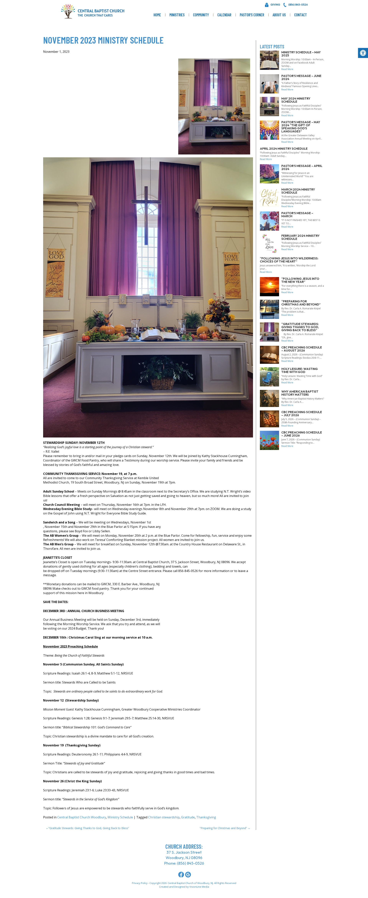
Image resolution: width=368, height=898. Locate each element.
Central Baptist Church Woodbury (81, 817)
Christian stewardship (164, 817)
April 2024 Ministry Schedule (284, 148)
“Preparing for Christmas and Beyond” (223, 828)
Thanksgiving (206, 817)
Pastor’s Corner (252, 14)
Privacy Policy (140, 883)
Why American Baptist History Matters (299, 393)
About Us (279, 14)
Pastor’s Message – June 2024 (301, 77)
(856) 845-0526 (190, 863)
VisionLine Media (199, 886)
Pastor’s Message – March (297, 214)
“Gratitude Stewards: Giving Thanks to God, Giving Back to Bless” (88, 828)
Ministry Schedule (120, 817)
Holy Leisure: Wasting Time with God (299, 370)
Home (157, 14)
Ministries (177, 14)
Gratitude (188, 817)
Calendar (224, 14)
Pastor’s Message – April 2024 (301, 167)
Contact (300, 14)
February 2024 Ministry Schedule (300, 237)
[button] (363, 53)
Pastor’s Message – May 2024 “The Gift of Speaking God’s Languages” (300, 126)
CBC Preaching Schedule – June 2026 (301, 433)
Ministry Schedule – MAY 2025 (301, 53)
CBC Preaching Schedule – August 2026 (301, 348)
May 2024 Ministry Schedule (295, 100)
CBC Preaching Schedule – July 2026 (301, 413)
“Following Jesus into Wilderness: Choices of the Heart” (289, 259)
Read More (287, 69)
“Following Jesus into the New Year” (300, 280)
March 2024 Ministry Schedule (298, 190)
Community (201, 14)
